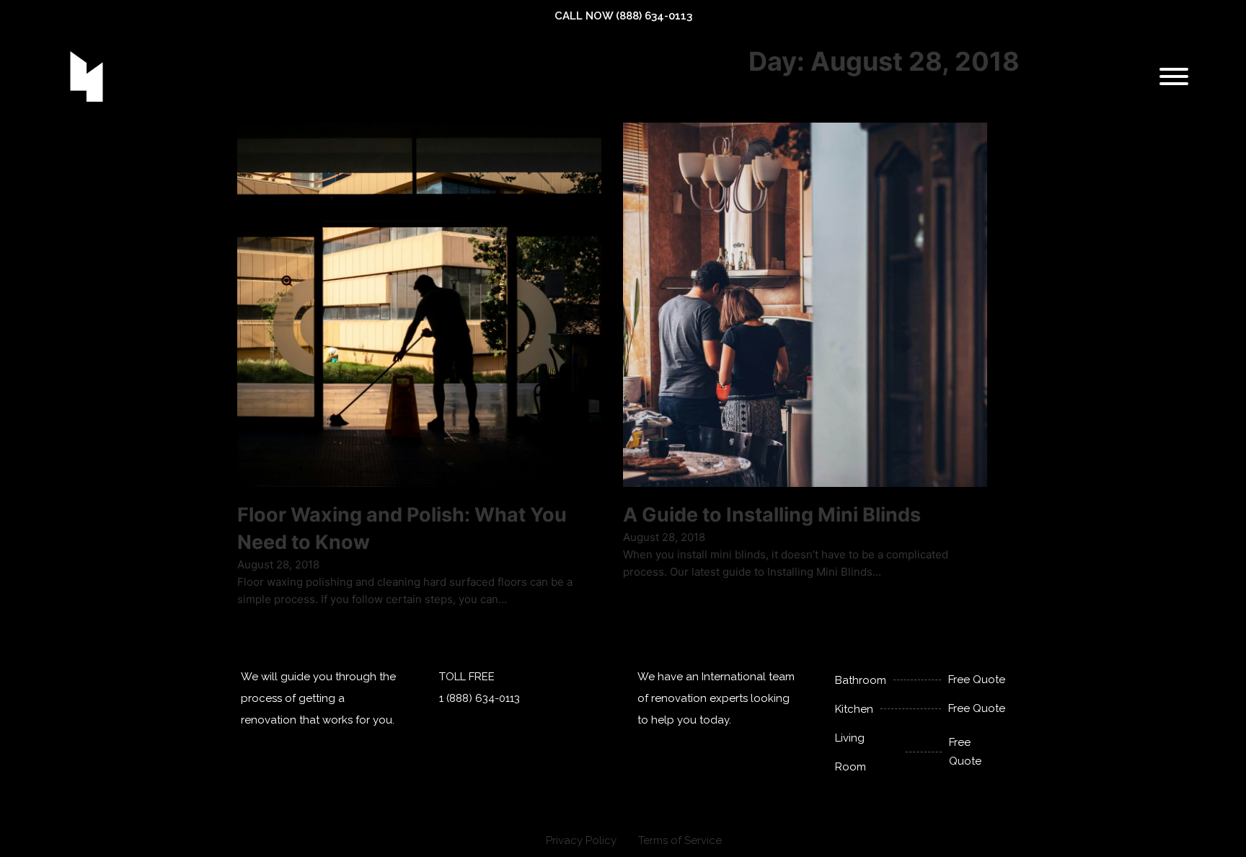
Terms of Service (680, 840)
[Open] (1173, 76)
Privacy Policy (581, 840)
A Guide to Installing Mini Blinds (772, 515)
